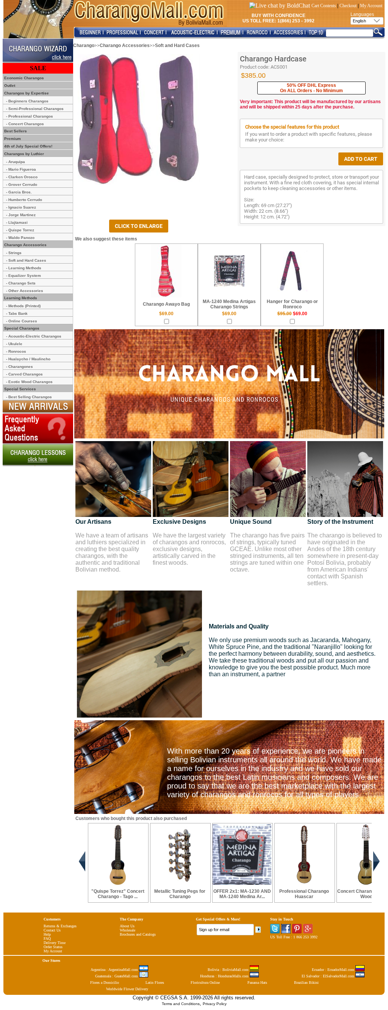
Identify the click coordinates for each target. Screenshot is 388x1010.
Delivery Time (55, 943)
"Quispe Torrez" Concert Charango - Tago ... (117, 894)
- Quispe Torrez (20, 230)
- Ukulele (14, 344)
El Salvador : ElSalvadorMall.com (328, 976)
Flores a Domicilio (104, 982)
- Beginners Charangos (27, 101)
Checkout (348, 5)
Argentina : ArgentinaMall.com (115, 970)
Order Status (53, 947)
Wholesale (127, 930)
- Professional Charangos (29, 116)
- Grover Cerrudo (21, 184)
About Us (127, 926)
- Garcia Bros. (19, 192)
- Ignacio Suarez (21, 207)
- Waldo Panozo (20, 238)
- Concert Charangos (25, 124)
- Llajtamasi (17, 222)
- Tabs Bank (17, 313)
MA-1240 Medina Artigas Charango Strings (229, 304)
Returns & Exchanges (60, 926)
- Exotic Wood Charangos (29, 382)
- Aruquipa (15, 162)
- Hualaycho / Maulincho (28, 359)
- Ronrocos (16, 351)
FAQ (47, 938)
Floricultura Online (205, 982)
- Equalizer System (23, 275)
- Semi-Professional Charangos (35, 109)
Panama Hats (257, 982)
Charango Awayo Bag (166, 304)
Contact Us (52, 930)
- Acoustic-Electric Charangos (33, 336)
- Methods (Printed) (23, 306)
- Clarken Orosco (22, 177)
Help (47, 934)
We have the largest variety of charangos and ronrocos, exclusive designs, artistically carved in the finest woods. (189, 549)
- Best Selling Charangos (29, 397)
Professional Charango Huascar (304, 894)
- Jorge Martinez (21, 215)
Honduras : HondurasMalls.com (225, 976)
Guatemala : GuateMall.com (117, 976)
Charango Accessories (125, 45)
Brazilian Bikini (306, 982)
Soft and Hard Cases (177, 45)
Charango (83, 45)
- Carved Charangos (24, 374)
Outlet (9, 85)
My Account (371, 5)
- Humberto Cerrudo (24, 200)
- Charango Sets (21, 283)
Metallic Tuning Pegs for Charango (179, 894)
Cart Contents (323, 5)
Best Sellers (15, 131)
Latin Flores (155, 982)
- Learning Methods (23, 268)
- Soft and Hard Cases (26, 260)
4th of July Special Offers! (27, 146)
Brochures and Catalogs (138, 934)
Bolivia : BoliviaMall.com (229, 970)
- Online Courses (21, 321)
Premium (12, 139)
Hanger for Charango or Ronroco (292, 304)
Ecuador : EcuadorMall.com (333, 970)
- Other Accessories (24, 291)
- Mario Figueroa (21, 169)
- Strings (14, 253)
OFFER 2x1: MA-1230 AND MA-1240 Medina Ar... (242, 894)
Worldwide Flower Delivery (127, 989)
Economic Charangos (23, 78)
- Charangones (19, 366)
